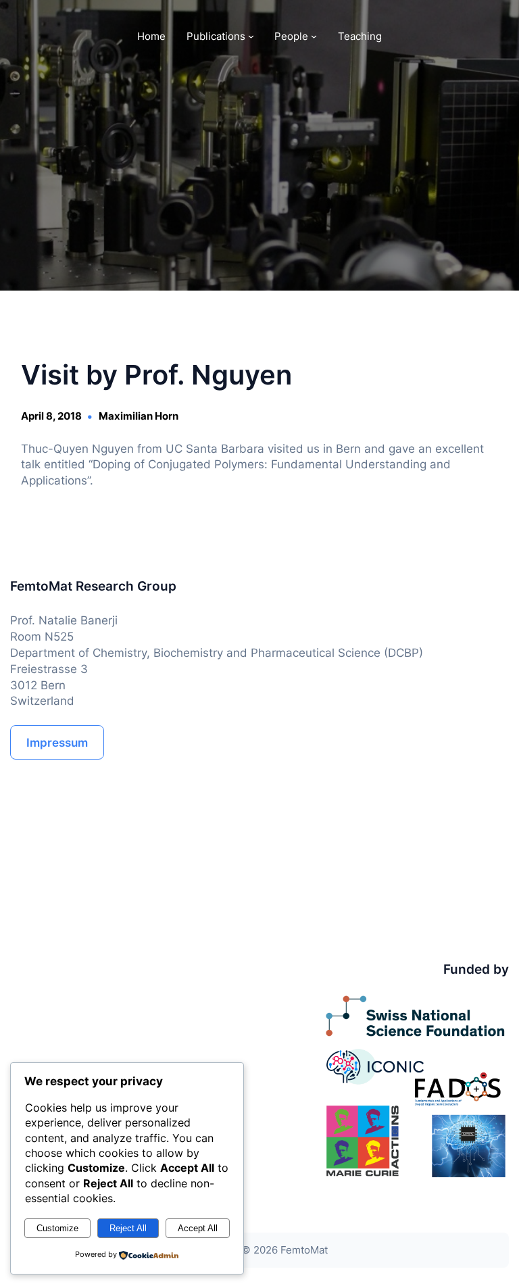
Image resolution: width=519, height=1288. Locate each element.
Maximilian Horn (138, 416)
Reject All (128, 1228)
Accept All (198, 1228)
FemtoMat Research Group (93, 586)
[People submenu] (314, 36)
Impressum (57, 742)
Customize (57, 1228)
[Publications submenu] (251, 36)
